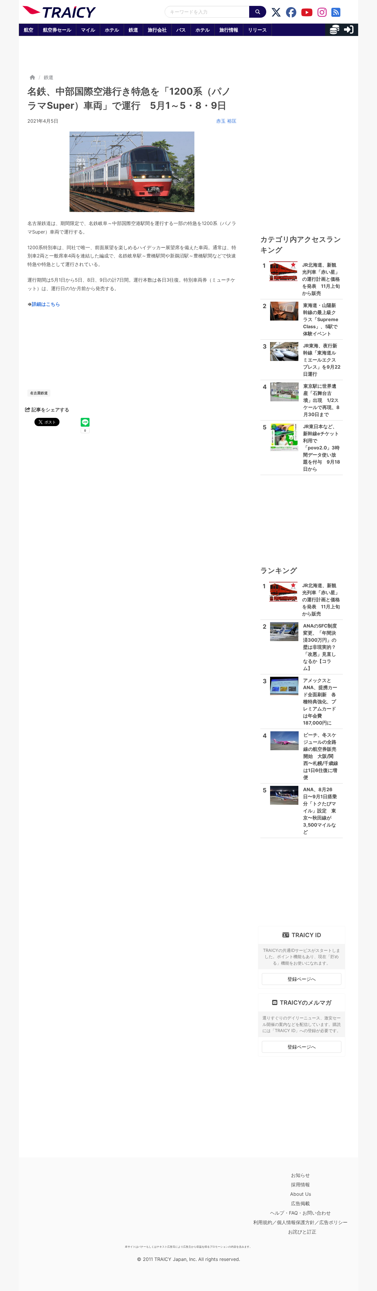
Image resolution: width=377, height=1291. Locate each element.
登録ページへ (301, 979)
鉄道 (133, 30)
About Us (300, 1194)
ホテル (112, 30)
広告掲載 (300, 1203)
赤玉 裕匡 (226, 121)
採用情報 (300, 1184)
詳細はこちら (46, 304)
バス (181, 30)
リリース (257, 30)
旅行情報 (228, 30)
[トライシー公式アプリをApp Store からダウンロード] (57, 1206)
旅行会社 (157, 30)
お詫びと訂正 (302, 1232)
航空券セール (57, 30)
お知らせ (300, 1175)
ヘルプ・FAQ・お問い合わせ (300, 1213)
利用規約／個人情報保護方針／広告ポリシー (300, 1222)
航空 (28, 30)
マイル (88, 30)
